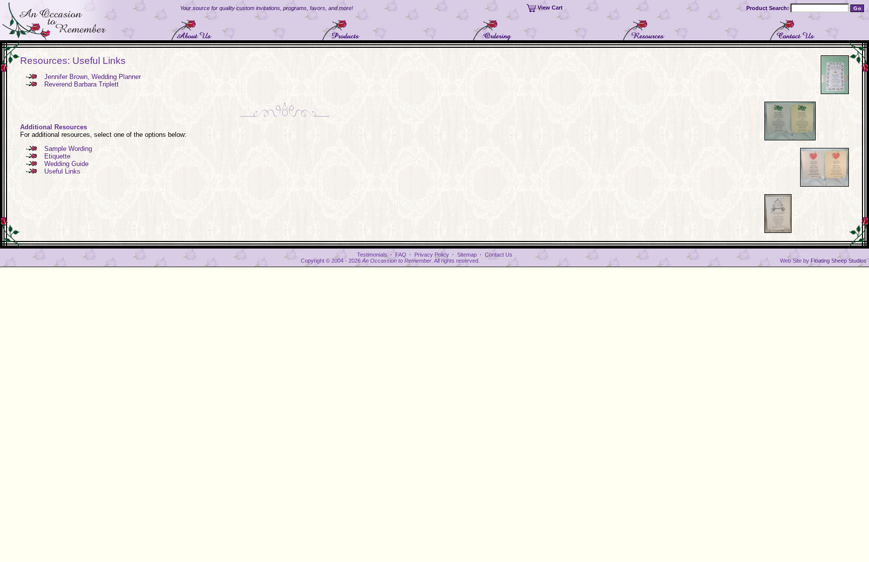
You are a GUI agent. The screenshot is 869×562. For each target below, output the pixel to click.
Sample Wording (68, 148)
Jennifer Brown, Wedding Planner (92, 77)
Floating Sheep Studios (838, 261)
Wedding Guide (66, 164)
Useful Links (62, 171)
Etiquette (57, 156)
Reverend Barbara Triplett (81, 84)
